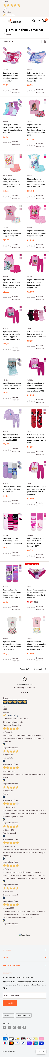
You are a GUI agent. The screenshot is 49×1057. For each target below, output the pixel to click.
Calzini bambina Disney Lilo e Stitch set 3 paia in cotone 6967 (12, 489)
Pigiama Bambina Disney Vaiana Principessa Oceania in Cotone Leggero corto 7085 (36, 130)
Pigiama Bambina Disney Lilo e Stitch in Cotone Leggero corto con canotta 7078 (11, 283)
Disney (29, 70)
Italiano (6, 1015)
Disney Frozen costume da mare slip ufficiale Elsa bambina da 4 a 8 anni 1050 (36, 594)
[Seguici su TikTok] (24, 1027)
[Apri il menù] (4, 21)
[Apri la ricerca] (33, 20)
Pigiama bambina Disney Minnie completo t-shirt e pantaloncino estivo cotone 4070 (36, 645)
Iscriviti (10, 1003)
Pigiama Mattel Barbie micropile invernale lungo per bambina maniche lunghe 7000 (35, 387)
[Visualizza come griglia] (41, 41)
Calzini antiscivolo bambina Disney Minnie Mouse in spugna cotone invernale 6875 (12, 594)
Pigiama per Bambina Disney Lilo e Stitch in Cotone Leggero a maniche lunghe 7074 (11, 335)
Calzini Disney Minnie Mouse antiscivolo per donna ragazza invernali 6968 (36, 439)
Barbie (5, 70)
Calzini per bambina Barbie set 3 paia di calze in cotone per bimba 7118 (10, 77)
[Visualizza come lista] (45, 41)
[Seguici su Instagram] (14, 1027)
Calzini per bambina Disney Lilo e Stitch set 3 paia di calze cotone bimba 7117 (36, 77)
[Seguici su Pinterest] (19, 1027)
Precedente (7, 725)
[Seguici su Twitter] (9, 1027)
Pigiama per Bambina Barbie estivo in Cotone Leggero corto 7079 (36, 233)
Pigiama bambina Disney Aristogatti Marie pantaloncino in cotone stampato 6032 (12, 645)
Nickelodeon (8, 176)
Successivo (39, 669)
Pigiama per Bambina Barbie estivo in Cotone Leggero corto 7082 (12, 233)
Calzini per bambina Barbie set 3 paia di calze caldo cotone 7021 (36, 334)
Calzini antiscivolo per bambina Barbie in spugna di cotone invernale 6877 (36, 542)
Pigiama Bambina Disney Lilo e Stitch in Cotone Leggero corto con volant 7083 (36, 183)
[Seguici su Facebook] (4, 1027)
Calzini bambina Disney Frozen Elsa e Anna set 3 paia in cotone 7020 (12, 385)
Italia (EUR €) (21, 1015)
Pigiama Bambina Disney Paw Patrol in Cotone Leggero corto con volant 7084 (11, 183)
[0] (44, 20)
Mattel (30, 328)
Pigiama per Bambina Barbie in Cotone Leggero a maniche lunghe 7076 (35, 283)
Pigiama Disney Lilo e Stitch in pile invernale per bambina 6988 (11, 437)
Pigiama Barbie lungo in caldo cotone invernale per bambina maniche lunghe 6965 (36, 490)
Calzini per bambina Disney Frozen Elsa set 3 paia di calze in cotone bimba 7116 (12, 128)
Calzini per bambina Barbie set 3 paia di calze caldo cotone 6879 (12, 540)
